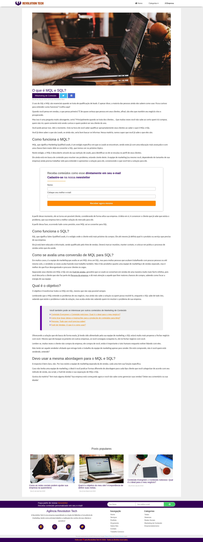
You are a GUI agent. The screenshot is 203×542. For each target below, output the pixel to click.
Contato (113, 529)
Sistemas (147, 517)
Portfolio (113, 520)
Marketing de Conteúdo (153, 523)
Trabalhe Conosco (117, 532)
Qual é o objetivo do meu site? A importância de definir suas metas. (100, 486)
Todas (146, 514)
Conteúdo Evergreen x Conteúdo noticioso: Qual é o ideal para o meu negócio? (85, 314)
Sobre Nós (114, 526)
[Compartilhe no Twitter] (63, 95)
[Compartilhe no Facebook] (71, 95)
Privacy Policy (108, 536)
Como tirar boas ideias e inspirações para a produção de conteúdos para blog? (85, 318)
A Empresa (169, 3)
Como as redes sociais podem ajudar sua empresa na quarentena (48, 486)
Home (139, 3)
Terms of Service (119, 536)
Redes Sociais (149, 520)
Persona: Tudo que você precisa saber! (68, 321)
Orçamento (114, 523)
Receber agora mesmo (101, 203)
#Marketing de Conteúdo (45, 96)
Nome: (50, 185)
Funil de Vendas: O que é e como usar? (68, 325)
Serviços (113, 517)
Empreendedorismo (151, 526)
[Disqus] (101, 412)
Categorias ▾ (153, 3)
